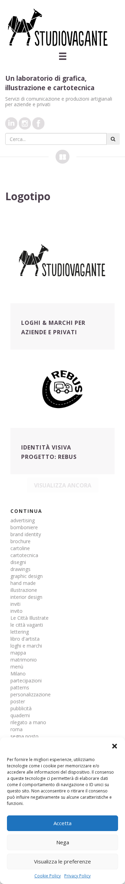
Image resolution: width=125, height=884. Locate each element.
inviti (15, 604)
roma (16, 729)
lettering (19, 631)
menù (16, 666)
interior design (26, 597)
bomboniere (24, 527)
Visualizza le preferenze (62, 861)
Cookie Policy (47, 876)
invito (16, 611)
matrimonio (23, 659)
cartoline (20, 548)
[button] (114, 746)
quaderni (20, 715)
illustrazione (23, 590)
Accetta (62, 823)
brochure (20, 541)
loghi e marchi (26, 645)
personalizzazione (30, 694)
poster (17, 701)
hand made (23, 583)
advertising (22, 520)
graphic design (26, 576)
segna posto (24, 736)
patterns (19, 687)
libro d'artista (25, 638)
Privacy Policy (77, 876)
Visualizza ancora (62, 485)
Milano (18, 673)
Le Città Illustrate (29, 618)
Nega (62, 842)
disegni (18, 562)
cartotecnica (24, 555)
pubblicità (21, 708)
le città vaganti (26, 624)
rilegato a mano (28, 722)
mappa (18, 652)
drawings (20, 569)
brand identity (25, 534)
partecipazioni (26, 680)
